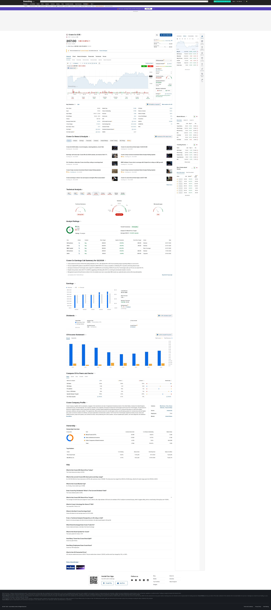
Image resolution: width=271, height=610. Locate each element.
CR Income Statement (75, 314)
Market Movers (181, 96)
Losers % (192, 99)
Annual (68, 317)
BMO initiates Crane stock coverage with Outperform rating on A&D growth (142, 142)
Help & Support (173, 561)
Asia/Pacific (89, 6)
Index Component (107, 39)
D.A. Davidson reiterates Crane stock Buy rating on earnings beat (84, 142)
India (38, 6)
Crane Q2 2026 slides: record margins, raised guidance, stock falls (85, 126)
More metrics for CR (167, 84)
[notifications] (244, 1)
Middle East (83, 6)
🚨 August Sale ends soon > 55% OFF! (222, 1)
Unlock (100, 376)
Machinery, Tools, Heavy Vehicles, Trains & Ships (166, 386)
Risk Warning (266, 586)
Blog (154, 555)
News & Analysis (82, 36)
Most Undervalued (181, 152)
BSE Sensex (179, 33)
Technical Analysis (74, 169)
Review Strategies (103, 30)
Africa (93, 6)
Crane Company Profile (75, 382)
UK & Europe (77, 6)
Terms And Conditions (248, 586)
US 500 (178, 40)
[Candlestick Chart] (68, 43)
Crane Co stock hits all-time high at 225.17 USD (134, 157)
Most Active (179, 99)
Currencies (179, 15)
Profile (73, 39)
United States (168, 396)
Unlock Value (168, 20)
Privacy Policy (258, 586)
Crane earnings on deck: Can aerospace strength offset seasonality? (85, 157)
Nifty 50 (178, 31)
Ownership (79, 39)
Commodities (191, 15)
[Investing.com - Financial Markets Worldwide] (29, 1)
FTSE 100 (179, 42)
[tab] (69, 173)
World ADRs (61, 6)
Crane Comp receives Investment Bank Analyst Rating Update (138, 134)
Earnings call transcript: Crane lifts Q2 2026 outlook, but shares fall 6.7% (86, 134)
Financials (91, 36)
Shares (25, 6)
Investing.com (73, 151)
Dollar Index (179, 44)
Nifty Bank (179, 35)
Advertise (172, 558)
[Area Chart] (70, 43)
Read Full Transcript (167, 254)
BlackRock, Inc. (70, 437)
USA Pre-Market (43, 6)
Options (100, 39)
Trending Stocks (181, 124)
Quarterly (73, 317)
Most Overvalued (190, 152)
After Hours (49, 6)
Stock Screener (78, 4)
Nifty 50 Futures (180, 37)
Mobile (154, 558)
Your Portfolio (156, 561)
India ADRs (66, 6)
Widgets (155, 564)
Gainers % (186, 99)
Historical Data (86, 39)
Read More (69, 396)
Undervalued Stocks (109, 6)
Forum (104, 36)
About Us (172, 555)
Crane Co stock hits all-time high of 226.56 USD (134, 126)
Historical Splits (93, 39)
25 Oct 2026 (133, 103)
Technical (98, 36)
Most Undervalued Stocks (182, 147)
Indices (184, 15)
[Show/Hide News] (99, 43)
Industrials (169, 390)
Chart (74, 36)
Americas (71, 6)
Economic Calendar (69, 4)
